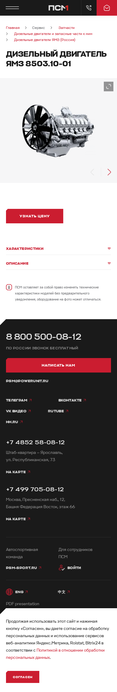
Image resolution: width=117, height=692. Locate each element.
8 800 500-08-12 (44, 336)
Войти (74, 567)
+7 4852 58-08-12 (35, 442)
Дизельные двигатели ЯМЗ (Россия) (44, 40)
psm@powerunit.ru (27, 381)
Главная (13, 28)
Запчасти (66, 28)
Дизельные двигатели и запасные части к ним (53, 34)
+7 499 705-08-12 (35, 489)
